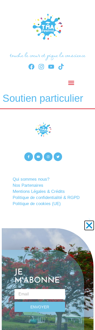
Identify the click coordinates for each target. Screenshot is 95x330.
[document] (47, 165)
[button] (89, 225)
